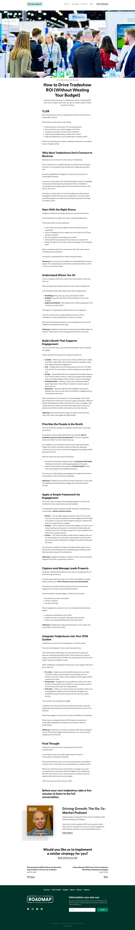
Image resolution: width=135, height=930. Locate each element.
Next (106, 877)
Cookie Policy (73, 923)
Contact (87, 890)
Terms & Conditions (64, 923)
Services (47, 890)
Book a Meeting (102, 4)
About (91, 4)
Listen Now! (67, 833)
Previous (31, 877)
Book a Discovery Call (67, 858)
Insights (65, 890)
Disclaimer (80, 923)
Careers (79, 890)
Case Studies (75, 4)
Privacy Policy (55, 923)
